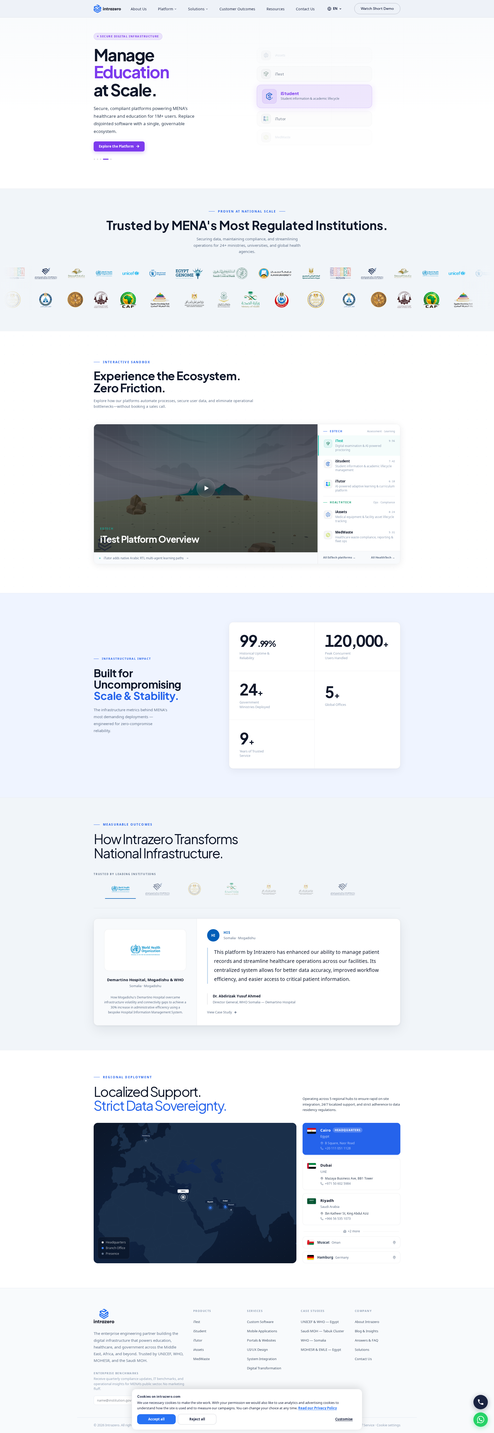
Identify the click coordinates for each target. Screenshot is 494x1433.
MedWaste (201, 1359)
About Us (139, 8)
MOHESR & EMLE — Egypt (321, 1349)
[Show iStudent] (103, 159)
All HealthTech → (383, 557)
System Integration (262, 1359)
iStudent (199, 1331)
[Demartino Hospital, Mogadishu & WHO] (120, 890)
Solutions (196, 8)
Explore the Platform (116, 146)
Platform (165, 8)
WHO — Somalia (313, 1340)
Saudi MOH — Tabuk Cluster (322, 1331)
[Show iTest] (100, 159)
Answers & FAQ (366, 1340)
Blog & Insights (366, 1331)
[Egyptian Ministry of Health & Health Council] (268, 890)
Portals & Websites (261, 1340)
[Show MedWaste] (94, 159)
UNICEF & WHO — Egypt (320, 1322)
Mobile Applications (262, 1331)
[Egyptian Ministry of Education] (194, 890)
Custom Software (260, 1322)
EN (335, 8)
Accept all (156, 1419)
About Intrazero (367, 1322)
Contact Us (305, 8)
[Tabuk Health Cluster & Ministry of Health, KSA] (231, 890)
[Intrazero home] (107, 9)
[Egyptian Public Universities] (305, 890)
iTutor (197, 1340)
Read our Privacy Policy (317, 1408)
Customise (344, 1419)
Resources (276, 8)
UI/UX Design (257, 1349)
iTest (196, 1322)
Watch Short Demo (377, 8)
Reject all (197, 1419)
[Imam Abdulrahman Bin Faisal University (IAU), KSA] (157, 890)
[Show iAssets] (97, 159)
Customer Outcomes (237, 8)
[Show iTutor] (109, 159)
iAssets (198, 1349)
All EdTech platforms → (339, 557)
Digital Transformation (264, 1368)
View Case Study (219, 1012)
